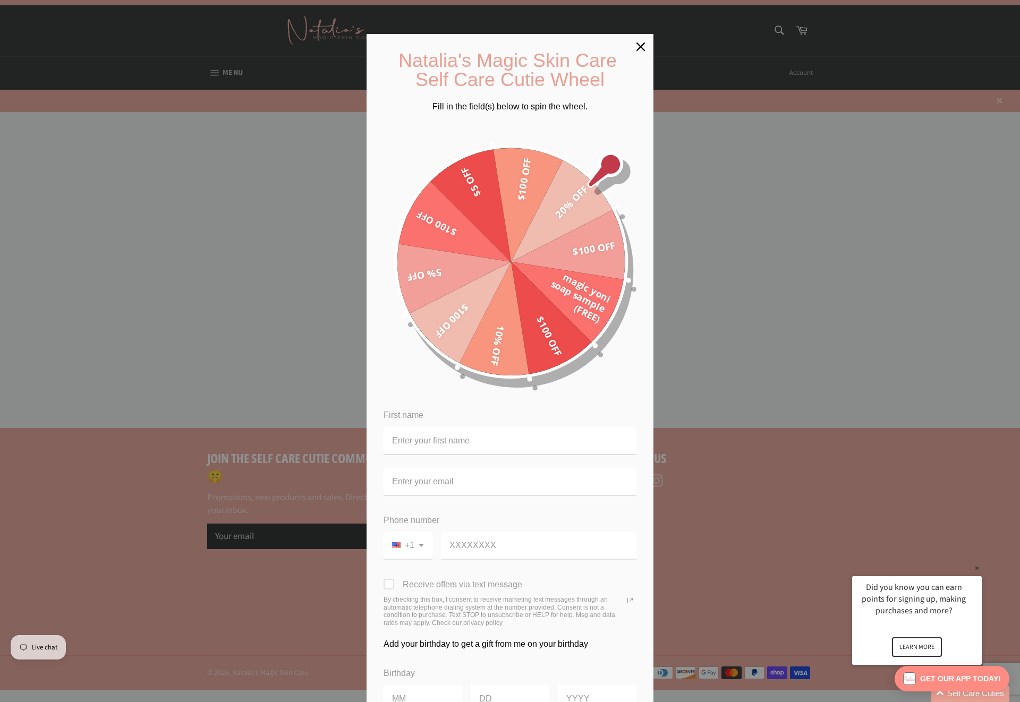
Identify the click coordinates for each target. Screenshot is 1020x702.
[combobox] (408, 546)
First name (403, 415)
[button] (929, 694)
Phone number (411, 520)
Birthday (399, 673)
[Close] (640, 46)
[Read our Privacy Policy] (630, 600)
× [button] (977, 568)
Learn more (916, 647)
